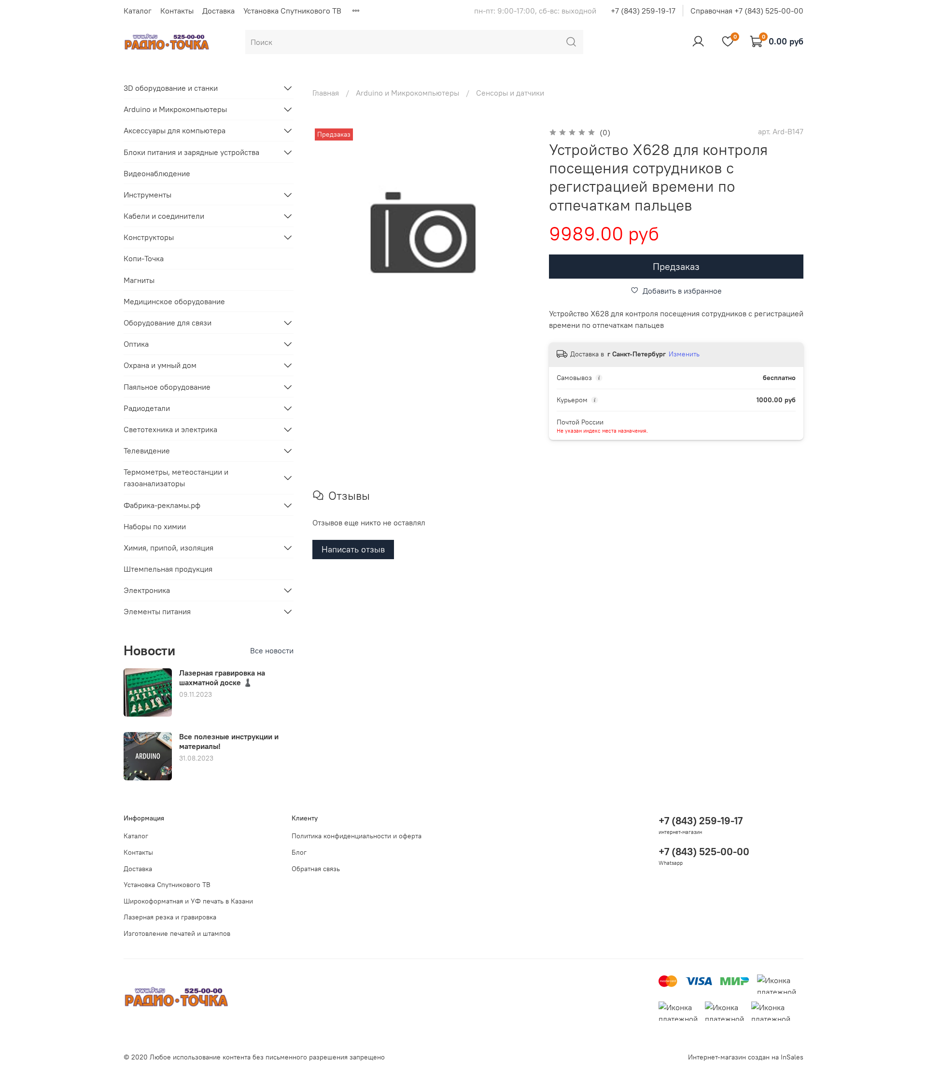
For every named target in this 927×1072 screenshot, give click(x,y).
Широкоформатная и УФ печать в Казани (188, 901)
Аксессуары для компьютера (174, 130)
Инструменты (147, 194)
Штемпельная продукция (168, 569)
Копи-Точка (144, 258)
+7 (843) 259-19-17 (643, 10)
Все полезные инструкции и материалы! (229, 741)
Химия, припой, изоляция (168, 547)
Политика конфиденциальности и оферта (356, 836)
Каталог (138, 10)
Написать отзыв (353, 549)
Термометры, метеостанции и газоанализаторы (176, 477)
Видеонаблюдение (157, 173)
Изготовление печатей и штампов (177, 933)
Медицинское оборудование (174, 301)
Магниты (139, 280)
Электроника (147, 590)
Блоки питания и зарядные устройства (191, 152)
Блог (299, 852)
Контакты (177, 10)
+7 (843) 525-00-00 (704, 851)
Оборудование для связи (167, 322)
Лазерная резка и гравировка (170, 917)
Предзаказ (676, 266)
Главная (325, 93)
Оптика (136, 344)
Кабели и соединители (164, 216)
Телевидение (147, 450)
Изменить (684, 354)
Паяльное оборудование (167, 387)
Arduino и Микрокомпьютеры (407, 93)
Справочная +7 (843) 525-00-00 (746, 10)
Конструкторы (149, 237)
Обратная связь (316, 868)
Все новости (272, 650)
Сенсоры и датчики (510, 93)
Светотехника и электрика (170, 429)
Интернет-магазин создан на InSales (745, 1057)
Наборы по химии (155, 526)
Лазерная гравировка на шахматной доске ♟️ (222, 677)
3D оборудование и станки (171, 88)
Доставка (218, 10)
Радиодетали (147, 408)
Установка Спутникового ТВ (292, 10)
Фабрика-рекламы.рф (162, 505)
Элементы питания (157, 611)
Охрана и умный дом (160, 365)
